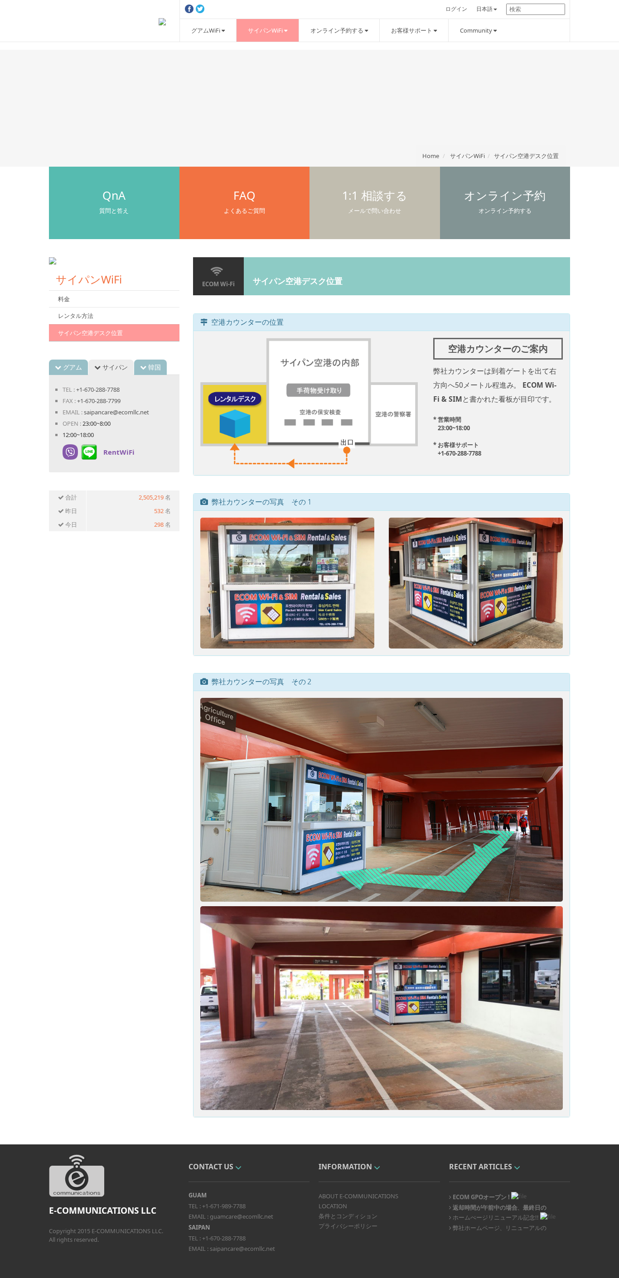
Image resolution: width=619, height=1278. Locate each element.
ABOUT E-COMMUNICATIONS (358, 1196)
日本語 (484, 9)
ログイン (456, 9)
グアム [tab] (71, 367)
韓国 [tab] (153, 367)
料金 (64, 299)
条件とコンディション (348, 1216)
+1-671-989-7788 (224, 1206)
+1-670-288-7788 (98, 389)
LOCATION (333, 1206)
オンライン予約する (337, 30)
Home (430, 156)
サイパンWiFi (266, 30)
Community (476, 30)
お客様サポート (412, 30)
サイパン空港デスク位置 (526, 156)
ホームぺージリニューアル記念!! (495, 1216)
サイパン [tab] (114, 367)
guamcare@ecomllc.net (241, 1216)
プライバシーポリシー (348, 1226)
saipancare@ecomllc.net (116, 412)
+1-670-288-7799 (99, 401)
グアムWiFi (206, 30)
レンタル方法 (75, 316)
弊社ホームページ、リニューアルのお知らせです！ (497, 1227)
